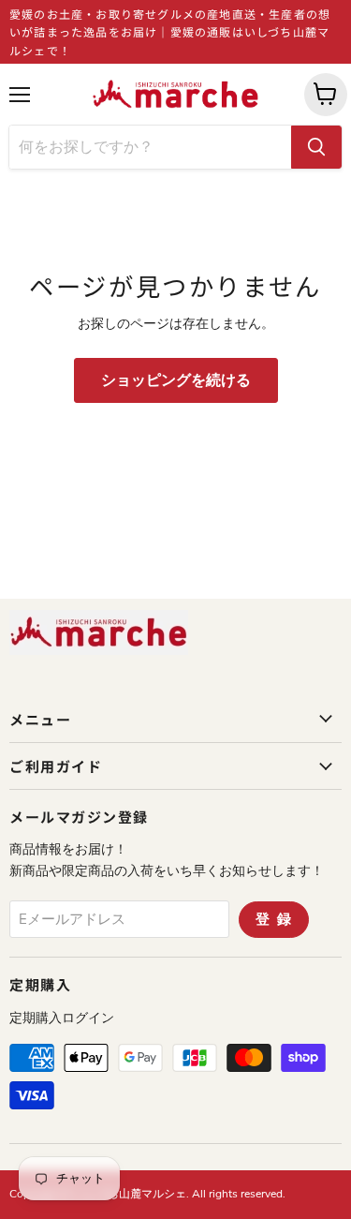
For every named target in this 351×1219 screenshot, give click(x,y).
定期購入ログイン (61, 1018)
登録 (277, 919)
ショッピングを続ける (176, 380)
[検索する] (316, 147)
